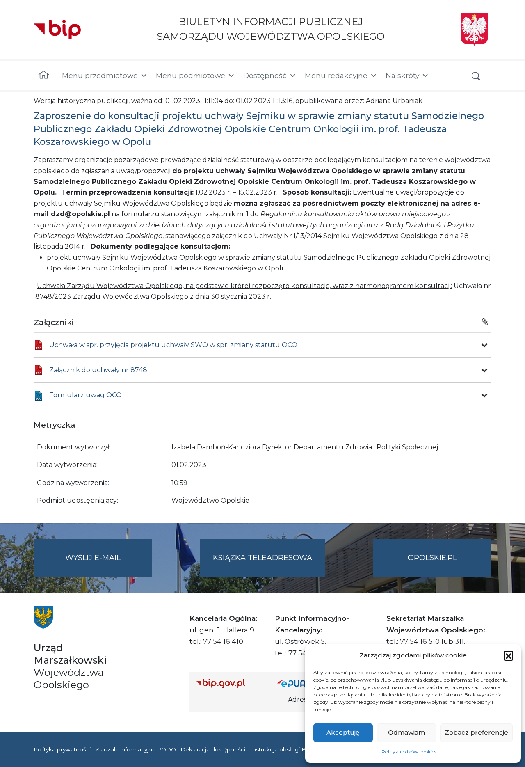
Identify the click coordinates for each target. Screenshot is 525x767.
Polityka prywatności (62, 749)
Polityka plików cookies (408, 752)
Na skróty (402, 75)
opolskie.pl (432, 557)
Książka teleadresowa (262, 557)
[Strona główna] (43, 75)
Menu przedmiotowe (100, 75)
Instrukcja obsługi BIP (281, 749)
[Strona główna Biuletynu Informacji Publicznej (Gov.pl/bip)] (230, 683)
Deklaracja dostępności (212, 749)
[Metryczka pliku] (484, 345)
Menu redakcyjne (336, 75)
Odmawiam (406, 732)
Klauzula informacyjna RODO (135, 749)
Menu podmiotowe (190, 75)
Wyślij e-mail (108, 565)
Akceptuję (342, 732)
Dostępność (265, 75)
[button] (508, 655)
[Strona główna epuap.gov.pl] (304, 683)
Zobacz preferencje (476, 732)
